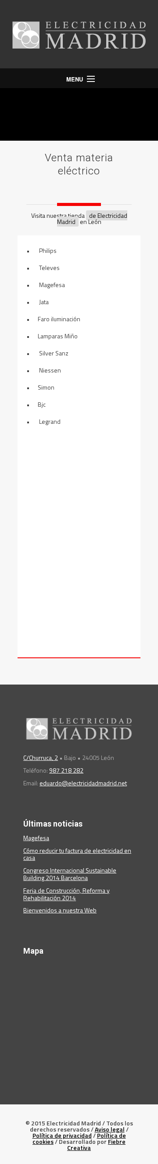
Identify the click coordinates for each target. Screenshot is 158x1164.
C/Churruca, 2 (40, 757)
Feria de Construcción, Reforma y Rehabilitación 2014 (66, 894)
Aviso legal (110, 1129)
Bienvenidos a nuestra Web (60, 910)
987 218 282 (66, 770)
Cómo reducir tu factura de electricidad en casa (77, 854)
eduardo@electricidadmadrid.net (83, 783)
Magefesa (36, 837)
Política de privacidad (62, 1135)
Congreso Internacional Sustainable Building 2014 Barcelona (69, 874)
